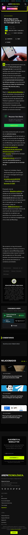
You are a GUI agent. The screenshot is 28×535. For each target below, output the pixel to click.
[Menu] (2, 4)
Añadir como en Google (14, 34)
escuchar (8, 153)
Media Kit (3, 520)
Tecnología (4, 505)
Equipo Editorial (5, 517)
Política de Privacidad (16, 529)
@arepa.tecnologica (12, 8)
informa (8, 158)
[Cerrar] (25, 6)
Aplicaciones (8, 16)
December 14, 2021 (9, 183)
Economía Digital (5, 500)
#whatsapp (6, 274)
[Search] (25, 4)
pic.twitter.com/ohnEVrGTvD (12, 179)
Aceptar (14, 532)
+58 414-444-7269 (7, 484)
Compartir (9, 39)
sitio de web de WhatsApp (15, 92)
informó (14, 206)
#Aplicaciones (7, 268)
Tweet (18, 39)
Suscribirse (13, 457)
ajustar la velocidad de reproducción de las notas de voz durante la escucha (12, 149)
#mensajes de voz (17, 268)
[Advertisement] (14, 235)
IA (1, 496)
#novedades (6, 271)
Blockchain (4, 498)
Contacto (3, 522)
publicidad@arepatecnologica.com (12, 485)
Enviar (8, 42)
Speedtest (4, 507)
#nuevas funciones (16, 271)
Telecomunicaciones (6, 503)
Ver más (23, 361)
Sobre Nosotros (5, 515)
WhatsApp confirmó (16, 191)
